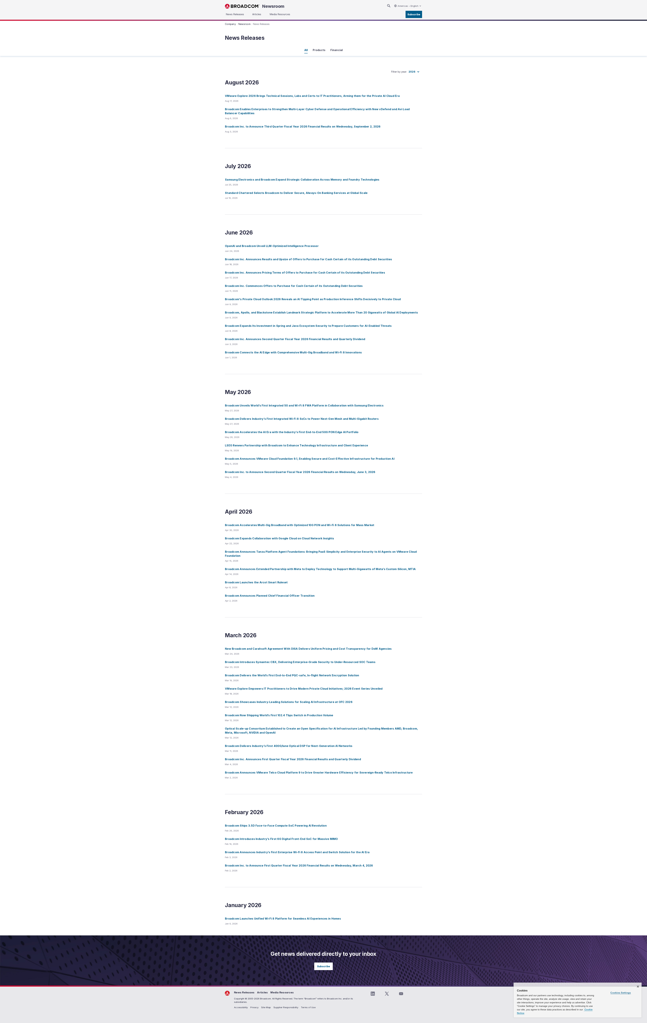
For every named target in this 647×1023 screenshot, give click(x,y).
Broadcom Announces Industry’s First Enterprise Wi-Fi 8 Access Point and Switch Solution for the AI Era (297, 852)
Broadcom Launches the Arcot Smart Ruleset (256, 582)
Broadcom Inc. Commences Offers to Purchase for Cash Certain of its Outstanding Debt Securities (294, 286)
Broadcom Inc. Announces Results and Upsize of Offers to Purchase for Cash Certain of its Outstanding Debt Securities (308, 259)
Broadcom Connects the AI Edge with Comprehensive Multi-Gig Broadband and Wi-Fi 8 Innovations (293, 352)
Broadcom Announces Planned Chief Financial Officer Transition (270, 595)
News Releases (244, 992)
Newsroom (273, 6)
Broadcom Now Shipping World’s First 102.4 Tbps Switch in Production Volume (279, 715)
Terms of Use (308, 1007)
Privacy (254, 1007)
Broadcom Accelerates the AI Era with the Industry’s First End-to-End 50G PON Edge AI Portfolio (292, 432)
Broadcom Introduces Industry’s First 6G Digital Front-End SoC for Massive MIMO (281, 839)
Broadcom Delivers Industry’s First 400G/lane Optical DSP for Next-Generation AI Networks (288, 746)
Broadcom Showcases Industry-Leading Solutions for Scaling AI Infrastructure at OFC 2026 (288, 702)
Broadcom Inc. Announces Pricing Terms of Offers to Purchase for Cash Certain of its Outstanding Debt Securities (305, 272)
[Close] (638, 987)
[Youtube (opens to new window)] (401, 994)
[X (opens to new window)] (387, 994)
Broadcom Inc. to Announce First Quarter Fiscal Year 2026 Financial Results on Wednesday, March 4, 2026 (299, 865)
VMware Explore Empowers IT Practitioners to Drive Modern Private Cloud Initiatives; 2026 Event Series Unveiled (304, 688)
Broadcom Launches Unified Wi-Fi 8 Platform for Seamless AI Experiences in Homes (283, 918)
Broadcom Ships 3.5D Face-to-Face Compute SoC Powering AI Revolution (276, 825)
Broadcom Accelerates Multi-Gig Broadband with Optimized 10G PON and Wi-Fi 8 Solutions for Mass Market (299, 525)
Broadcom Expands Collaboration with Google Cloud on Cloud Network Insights (279, 538)
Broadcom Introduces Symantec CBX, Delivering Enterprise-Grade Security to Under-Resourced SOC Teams (300, 662)
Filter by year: (399, 71)
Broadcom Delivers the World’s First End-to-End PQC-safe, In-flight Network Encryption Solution (292, 675)
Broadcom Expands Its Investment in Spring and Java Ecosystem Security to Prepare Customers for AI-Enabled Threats (308, 325)
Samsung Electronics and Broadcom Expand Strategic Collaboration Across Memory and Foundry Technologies (302, 179)
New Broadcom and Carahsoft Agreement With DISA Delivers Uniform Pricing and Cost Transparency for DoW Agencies (308, 648)
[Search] (389, 6)
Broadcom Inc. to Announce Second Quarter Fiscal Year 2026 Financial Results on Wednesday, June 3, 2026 (300, 472)
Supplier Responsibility (285, 1007)
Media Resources (282, 992)
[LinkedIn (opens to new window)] (373, 994)
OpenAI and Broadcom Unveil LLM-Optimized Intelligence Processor (272, 246)
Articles (262, 992)
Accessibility (241, 1007)
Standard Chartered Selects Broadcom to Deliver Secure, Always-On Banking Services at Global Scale (296, 193)
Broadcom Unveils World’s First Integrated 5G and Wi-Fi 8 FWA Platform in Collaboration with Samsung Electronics (304, 405)
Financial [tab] (336, 50)
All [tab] (306, 50)
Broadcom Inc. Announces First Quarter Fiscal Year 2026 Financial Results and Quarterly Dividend (293, 759)
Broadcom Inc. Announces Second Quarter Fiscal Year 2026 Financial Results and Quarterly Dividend (295, 339)
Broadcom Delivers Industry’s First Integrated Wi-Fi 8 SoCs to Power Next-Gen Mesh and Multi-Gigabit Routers (302, 418)
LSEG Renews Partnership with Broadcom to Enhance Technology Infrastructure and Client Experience (296, 445)
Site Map (266, 1007)
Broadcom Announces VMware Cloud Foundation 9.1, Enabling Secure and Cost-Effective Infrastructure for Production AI (309, 458)
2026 (412, 71)
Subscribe (413, 14)
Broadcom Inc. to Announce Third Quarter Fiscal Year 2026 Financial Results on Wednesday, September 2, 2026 (303, 126)
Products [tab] (319, 50)
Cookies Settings (620, 992)
